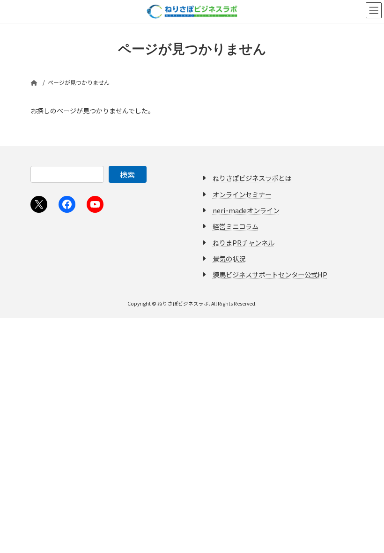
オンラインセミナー (242, 194)
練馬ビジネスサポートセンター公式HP (270, 274)
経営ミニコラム (235, 226)
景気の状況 (229, 258)
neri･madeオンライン (246, 210)
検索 (127, 174)
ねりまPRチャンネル (243, 242)
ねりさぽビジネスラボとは (252, 178)
